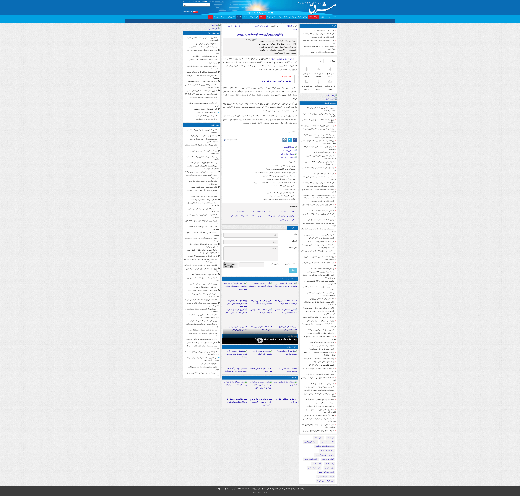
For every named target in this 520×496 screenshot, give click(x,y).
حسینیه (262, 16)
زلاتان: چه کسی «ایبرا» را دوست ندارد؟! (204, 196)
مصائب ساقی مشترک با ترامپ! (207, 112)
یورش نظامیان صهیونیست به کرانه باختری (203, 284)
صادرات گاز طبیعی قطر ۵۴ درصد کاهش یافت (318, 317)
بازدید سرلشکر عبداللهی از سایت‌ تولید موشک (202, 72)
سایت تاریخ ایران (310, 441)
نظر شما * (293, 247)
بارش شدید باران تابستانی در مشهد (205, 109)
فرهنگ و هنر (254, 16)
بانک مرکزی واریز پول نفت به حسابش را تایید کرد (317, 125)
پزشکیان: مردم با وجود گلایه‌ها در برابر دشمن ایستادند (203, 233)
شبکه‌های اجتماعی (295, 16)
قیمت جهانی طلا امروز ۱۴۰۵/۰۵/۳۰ (321, 238)
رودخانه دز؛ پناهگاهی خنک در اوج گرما (286, 401)
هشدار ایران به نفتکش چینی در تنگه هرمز (320, 374)
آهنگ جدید (317, 463)
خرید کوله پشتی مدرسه (325, 480)
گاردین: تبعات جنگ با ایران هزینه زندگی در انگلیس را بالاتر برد (320, 312)
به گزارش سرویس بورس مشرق (284, 58)
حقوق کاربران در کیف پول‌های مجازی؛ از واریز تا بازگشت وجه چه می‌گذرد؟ (319, 246)
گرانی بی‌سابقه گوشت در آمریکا (323, 152)
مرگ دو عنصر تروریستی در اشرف (206, 43)
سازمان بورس (240, 211)
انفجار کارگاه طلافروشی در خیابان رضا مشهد (202, 81)
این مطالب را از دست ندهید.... (286, 279)
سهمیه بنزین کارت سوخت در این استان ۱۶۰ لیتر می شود (319, 369)
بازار (210, 16)
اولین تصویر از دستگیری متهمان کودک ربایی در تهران (202, 51)
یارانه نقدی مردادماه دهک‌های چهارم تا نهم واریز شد (319, 263)
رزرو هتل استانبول (327, 450)
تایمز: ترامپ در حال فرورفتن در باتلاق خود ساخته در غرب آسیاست (201, 353)
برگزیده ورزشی (292, 346)
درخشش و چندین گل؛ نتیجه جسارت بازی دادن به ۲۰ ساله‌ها (236, 370)
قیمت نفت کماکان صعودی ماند (323, 403)
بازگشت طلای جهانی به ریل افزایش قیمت (320, 406)
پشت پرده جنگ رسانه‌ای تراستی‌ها (322, 268)
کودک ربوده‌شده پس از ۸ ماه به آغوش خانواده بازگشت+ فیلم (202, 39)
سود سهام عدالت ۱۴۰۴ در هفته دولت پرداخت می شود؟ (319, 178)
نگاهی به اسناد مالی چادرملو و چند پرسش (320, 186)
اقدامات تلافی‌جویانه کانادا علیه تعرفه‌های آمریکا (201, 299)
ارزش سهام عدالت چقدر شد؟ (285, 166)
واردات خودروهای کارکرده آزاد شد (322, 361)
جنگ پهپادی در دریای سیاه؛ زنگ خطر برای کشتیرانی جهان (204, 182)
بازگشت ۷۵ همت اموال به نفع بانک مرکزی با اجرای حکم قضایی (320, 258)
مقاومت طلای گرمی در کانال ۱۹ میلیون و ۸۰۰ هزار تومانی (320, 47)
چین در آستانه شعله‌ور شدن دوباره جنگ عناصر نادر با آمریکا (319, 121)
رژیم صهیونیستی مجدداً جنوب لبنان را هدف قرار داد (202, 222)
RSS (210, 2)
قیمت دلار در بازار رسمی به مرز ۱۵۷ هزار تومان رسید (319, 41)
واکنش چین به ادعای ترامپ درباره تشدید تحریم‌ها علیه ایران (321, 294)
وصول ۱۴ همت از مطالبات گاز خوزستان (321, 219)
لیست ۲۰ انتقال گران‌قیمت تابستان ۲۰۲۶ (203, 162)
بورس (292, 211)
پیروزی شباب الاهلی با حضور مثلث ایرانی (203, 321)
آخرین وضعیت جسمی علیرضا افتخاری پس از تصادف (261, 302)
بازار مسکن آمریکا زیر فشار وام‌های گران (320, 320)
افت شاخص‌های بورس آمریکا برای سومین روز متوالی (319, 337)
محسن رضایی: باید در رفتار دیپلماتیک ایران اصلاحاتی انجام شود (204, 245)
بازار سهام (234, 215)
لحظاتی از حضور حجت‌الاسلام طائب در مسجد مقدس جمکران (203, 304)
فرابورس (251, 211)
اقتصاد (239, 16)
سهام (294, 219)
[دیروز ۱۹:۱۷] (260, 290)
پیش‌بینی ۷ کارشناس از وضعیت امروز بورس (280, 179)
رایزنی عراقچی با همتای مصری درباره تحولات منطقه (203, 334)
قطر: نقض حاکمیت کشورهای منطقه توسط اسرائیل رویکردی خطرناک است (204, 316)
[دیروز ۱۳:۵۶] (260, 316)
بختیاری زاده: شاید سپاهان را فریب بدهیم (203, 59)
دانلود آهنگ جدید (327, 441)
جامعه (245, 16)
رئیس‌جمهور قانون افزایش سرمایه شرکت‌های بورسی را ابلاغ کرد (274, 182)
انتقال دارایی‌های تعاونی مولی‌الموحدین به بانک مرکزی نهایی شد (319, 276)
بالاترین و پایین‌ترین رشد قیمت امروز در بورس (260, 34)
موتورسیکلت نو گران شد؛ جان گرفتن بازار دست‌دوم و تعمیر (321, 109)
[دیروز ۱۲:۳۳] (235, 316)
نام (295, 234)
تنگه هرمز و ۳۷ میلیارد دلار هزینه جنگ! (204, 199)
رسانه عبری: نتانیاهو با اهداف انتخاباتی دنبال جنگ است (203, 204)
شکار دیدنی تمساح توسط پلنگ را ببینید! (204, 187)
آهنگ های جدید (328, 459)
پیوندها (216, 16)
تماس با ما (195, 2)
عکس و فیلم (231, 16)
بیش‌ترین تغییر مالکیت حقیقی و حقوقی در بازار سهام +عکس (275, 172)
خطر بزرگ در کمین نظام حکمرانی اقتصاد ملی (319, 415)
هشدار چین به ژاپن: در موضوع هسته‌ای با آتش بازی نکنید (319, 288)
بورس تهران (261, 211)
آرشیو (203, 2)
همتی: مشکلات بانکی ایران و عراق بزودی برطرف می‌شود (318, 325)
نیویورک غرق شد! (211, 63)
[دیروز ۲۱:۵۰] (260, 340)
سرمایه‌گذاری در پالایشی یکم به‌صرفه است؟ (280, 169)
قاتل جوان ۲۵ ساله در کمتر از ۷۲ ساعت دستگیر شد (202, 146)
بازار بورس (271, 211)
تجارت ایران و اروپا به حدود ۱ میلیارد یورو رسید (318, 235)
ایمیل (294, 241)
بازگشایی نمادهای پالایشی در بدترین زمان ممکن (279, 199)
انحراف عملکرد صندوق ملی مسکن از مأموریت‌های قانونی (318, 379)
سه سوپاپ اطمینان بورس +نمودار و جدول (281, 192)
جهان (322, 16)
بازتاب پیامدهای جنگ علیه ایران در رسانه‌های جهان (203, 191)
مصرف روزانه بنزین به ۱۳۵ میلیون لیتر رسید (319, 272)
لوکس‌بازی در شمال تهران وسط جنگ (321, 383)
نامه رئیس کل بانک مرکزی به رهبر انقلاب (320, 330)
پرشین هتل (330, 463)
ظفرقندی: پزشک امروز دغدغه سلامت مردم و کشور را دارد (203, 279)
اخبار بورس (261, 215)
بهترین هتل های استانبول (324, 446)
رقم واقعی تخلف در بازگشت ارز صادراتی (320, 333)
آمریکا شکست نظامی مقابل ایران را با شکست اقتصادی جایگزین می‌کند (203, 167)
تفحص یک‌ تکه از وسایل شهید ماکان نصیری (202, 256)
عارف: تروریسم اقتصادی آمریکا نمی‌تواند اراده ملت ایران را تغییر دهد (203, 359)
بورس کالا (271, 215)
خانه (334, 16)
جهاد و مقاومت (272, 16)
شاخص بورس (282, 211)
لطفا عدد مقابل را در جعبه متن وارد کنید (283, 264)
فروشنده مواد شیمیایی (326, 476)
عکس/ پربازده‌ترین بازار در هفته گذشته (282, 186)
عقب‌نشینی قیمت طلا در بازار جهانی (322, 52)
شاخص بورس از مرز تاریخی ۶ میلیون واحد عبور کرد (319, 205)
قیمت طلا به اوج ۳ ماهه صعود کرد (322, 37)
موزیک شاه (318, 437)
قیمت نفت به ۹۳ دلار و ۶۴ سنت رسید (321, 241)
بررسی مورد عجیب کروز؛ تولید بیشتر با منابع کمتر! (320, 395)
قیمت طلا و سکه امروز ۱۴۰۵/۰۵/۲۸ (321, 365)
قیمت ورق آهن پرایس (326, 472)
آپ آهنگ (330, 437)
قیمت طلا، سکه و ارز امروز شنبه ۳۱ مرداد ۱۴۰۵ (318, 34)
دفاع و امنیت (283, 16)
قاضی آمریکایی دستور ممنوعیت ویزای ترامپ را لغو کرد (202, 104)
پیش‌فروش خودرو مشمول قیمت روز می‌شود (319, 358)
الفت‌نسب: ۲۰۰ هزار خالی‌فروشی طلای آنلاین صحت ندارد (319, 303)
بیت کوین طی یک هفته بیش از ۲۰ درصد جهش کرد (319, 168)
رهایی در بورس (290, 189)
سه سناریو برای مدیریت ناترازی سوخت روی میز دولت (319, 224)
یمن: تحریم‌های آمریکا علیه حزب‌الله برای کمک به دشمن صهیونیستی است (201, 260)
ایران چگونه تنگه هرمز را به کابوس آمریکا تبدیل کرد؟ (275, 339)
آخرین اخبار (215, 125)
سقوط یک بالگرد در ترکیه (209, 363)
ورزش (305, 16)
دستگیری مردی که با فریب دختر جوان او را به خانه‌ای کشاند (203, 67)
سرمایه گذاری (284, 219)
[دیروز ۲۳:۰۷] (285, 290)
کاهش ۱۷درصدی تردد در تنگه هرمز (322, 342)
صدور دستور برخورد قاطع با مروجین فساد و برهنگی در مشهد (203, 295)
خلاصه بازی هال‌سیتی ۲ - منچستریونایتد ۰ (288, 370)
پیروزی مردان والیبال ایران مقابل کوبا (205, 56)
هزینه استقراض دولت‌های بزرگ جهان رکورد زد (318, 430)
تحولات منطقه (313, 16)
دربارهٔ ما (185, 2)
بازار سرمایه (244, 215)
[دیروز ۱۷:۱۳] (285, 316)
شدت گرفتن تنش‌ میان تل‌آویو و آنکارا (204, 274)
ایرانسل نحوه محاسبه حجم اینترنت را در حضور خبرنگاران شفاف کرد (319, 353)
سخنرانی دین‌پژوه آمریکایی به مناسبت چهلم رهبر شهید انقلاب (201, 239)
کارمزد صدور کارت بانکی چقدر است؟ (321, 349)
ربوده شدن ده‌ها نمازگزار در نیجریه (205, 287)
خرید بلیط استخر (314, 467)
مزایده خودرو (329, 467)
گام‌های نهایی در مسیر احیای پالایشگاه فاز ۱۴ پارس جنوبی (320, 147)
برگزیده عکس (292, 377)
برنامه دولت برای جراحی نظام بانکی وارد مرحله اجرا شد (319, 130)
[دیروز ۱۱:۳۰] (235, 358)
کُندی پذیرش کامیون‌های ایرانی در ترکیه (321, 210)
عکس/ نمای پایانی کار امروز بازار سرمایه (282, 196)
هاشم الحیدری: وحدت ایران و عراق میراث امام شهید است (202, 325)
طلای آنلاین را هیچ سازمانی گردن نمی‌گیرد (320, 399)
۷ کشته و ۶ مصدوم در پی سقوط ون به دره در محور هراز (285, 302)
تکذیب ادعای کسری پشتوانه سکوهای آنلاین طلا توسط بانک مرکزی (319, 426)
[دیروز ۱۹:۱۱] (260, 389)
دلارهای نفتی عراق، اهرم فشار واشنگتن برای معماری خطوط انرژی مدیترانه (203, 251)
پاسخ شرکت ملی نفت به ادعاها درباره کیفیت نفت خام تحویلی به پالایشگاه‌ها (320, 136)
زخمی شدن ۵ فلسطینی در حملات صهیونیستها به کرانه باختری (202, 310)
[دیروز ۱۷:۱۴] (285, 358)
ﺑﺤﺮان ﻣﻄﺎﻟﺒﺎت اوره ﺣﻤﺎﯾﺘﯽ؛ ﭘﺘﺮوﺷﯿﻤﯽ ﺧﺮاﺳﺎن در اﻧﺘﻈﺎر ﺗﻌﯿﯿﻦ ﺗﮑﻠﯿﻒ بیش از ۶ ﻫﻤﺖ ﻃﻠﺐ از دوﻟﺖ (318, 196)
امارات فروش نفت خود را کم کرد (323, 346)
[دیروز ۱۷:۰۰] (235, 389)
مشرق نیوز (317, 7)
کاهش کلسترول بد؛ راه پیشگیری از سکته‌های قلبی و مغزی (203, 131)
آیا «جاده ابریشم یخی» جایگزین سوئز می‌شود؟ (318, 308)
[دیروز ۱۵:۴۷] (260, 358)
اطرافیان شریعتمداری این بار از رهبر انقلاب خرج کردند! (319, 190)
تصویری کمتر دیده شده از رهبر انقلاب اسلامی (201, 90)
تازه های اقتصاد (330, 103)
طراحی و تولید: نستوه (260, 492)
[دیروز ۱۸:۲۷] (235, 290)
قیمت (334, 25)
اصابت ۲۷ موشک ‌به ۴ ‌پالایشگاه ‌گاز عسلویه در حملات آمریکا (319, 420)
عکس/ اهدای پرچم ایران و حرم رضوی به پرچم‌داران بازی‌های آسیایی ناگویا (261, 402)
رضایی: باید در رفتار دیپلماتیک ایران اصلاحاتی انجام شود (203, 227)
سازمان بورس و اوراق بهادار (287, 215)
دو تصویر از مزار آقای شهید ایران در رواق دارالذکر (201, 172)
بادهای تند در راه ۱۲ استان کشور (206, 116)
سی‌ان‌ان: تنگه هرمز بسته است (206, 119)
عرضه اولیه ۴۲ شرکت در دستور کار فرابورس (319, 390)
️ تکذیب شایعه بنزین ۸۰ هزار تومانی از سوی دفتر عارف (318, 252)
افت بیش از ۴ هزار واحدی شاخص (276, 81)
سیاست (328, 16)
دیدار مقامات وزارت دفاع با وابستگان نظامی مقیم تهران (237, 401)
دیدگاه (222, 16)
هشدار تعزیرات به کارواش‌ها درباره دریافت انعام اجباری (318, 230)
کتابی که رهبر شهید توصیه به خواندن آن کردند (201, 339)
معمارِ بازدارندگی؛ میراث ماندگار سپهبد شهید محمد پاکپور (203, 210)
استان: (332, 61)
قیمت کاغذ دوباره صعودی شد (324, 30)
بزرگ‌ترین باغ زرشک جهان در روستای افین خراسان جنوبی (204, 152)
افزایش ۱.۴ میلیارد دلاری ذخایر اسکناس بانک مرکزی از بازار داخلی (320, 157)
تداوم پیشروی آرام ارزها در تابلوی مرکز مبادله (319, 387)
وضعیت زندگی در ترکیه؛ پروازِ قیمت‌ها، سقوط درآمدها (319, 115)
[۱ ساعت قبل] (285, 389)
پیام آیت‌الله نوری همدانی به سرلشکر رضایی (202, 47)
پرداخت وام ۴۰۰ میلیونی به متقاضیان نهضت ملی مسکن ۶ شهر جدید (318, 142)
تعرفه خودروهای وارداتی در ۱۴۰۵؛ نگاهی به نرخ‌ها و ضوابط (320, 163)
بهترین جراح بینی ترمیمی (325, 454)
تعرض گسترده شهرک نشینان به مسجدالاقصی (202, 342)
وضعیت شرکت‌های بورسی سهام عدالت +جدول (279, 176)
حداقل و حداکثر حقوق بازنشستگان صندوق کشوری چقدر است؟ (321, 411)
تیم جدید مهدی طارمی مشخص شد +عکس (260, 370)
